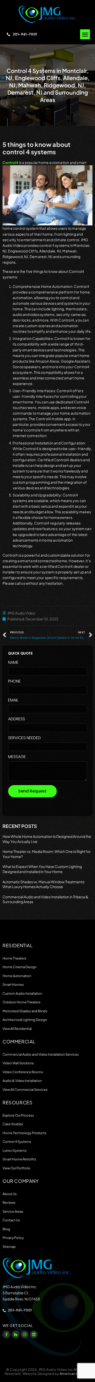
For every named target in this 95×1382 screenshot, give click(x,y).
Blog (6, 1229)
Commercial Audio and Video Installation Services (41, 1054)
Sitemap (9, 1247)
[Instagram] (25, 1334)
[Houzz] (16, 1334)
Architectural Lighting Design (25, 1020)
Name (13, 662)
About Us (10, 1194)
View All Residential (17, 1029)
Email (13, 700)
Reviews (9, 1202)
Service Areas (13, 1211)
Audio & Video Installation (22, 1081)
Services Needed (24, 738)
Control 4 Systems (17, 1142)
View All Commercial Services (25, 1089)
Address (16, 719)
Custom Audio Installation (22, 993)
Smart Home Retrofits (19, 1159)
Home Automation (17, 976)
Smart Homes (13, 984)
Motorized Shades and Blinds (25, 1011)
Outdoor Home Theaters (22, 1002)
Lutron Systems (15, 1150)
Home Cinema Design (19, 967)
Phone (14, 681)
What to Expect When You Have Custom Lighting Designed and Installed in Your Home (42, 869)
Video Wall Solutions (18, 1063)
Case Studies (13, 1124)
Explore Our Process (18, 1115)
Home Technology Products (24, 1133)
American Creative (75, 1374)
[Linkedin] (34, 1334)
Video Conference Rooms (23, 1072)
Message (17, 757)
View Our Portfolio (16, 1168)
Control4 (10, 162)
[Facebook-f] (6, 1334)
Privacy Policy (13, 1238)
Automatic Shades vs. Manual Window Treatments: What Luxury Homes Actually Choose (44, 884)
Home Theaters (14, 958)
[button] (85, 34)
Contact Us (11, 1220)
